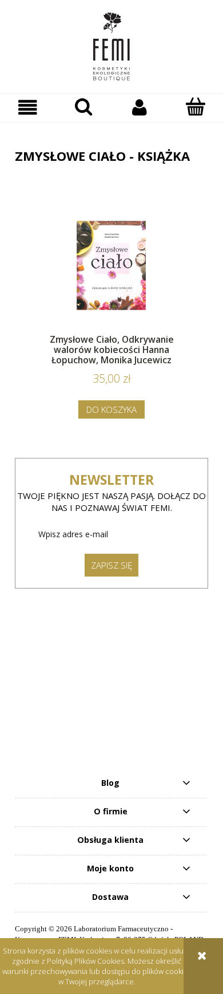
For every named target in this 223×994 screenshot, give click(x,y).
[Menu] (28, 107)
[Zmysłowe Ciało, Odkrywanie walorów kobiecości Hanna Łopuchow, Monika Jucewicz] (111, 265)
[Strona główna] (111, 46)
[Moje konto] (140, 107)
